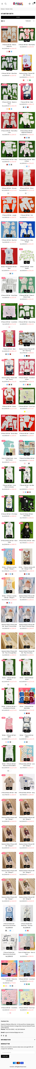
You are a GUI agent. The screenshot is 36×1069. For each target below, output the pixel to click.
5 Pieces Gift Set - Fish (27, 215)
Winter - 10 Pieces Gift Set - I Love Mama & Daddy (9, 707)
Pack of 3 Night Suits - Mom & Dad (27, 953)
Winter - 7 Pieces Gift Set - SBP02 (27, 736)
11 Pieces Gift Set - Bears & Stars (9, 103)
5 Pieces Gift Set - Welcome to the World (9, 979)
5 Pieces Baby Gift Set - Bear (9, 159)
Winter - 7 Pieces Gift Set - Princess (9, 678)
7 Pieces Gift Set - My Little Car (27, 486)
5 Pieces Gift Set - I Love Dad (27, 979)
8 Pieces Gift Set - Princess (9, 188)
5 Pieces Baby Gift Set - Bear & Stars (27, 160)
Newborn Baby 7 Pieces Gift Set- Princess (26, 74)
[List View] (4, 21)
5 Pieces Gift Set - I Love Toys (27, 406)
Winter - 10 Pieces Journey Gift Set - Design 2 (9, 568)
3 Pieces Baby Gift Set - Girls (27, 540)
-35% (4, 27)
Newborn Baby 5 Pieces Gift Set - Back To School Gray (26, 625)
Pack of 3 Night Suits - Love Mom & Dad (9, 459)
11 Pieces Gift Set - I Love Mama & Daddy (9, 486)
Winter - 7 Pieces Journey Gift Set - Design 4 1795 (27, 568)
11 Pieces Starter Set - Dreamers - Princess (26, 924)
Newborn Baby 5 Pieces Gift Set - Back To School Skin (9, 625)
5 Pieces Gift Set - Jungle (9, 215)
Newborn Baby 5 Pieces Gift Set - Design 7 (9, 898)
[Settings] (29, 3)
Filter (18, 17)
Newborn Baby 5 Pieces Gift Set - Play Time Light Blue (9, 652)
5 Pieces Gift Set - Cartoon (26, 433)
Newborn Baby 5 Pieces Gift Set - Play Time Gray (26, 652)
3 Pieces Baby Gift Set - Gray (27, 792)
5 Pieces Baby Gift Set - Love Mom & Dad (27, 764)
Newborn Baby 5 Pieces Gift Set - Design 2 (26, 818)
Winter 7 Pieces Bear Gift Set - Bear (9, 267)
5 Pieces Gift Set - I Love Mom (9, 322)
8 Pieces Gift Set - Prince (26, 188)
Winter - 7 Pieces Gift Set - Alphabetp (27, 707)
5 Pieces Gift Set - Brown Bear (9, 433)
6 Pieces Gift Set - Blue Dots (9, 73)
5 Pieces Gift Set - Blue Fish (9, 240)
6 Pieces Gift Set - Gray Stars (9, 295)
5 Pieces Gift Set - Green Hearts (26, 267)
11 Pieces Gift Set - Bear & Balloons (9, 45)
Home (2, 9)
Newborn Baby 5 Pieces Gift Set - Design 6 (26, 871)
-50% (21, 441)
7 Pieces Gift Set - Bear (27, 102)
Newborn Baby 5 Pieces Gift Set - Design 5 (9, 871)
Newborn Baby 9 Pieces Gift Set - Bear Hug (26, 349)
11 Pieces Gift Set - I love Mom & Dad (27, 378)
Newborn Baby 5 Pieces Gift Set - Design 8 (26, 898)
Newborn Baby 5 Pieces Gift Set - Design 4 (26, 845)
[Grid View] (2, 21)
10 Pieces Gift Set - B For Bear (9, 514)
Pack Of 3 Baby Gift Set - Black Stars (27, 514)
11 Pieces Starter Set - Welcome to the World (9, 924)
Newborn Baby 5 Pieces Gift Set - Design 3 (9, 845)
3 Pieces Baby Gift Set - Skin (9, 792)
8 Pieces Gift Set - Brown (9, 406)
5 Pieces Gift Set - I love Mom (9, 1008)
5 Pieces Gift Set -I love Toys (27, 1008)
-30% (3, 441)
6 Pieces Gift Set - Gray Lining (27, 322)
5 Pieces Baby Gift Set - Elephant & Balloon (26, 131)
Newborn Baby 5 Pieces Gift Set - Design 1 (9, 818)
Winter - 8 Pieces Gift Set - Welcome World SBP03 (9, 764)
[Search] (5, 3)
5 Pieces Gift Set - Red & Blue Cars (9, 131)
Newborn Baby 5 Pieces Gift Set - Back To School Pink (26, 596)
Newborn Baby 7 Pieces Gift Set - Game (9, 378)
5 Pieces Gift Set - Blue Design (27, 241)
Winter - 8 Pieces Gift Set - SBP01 (9, 736)
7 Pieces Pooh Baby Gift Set (26, 458)
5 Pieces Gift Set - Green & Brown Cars (27, 296)
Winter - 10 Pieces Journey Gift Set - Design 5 (9, 596)
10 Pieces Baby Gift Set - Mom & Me (9, 541)
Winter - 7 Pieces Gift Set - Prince (27, 678)
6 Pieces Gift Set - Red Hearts (27, 44)
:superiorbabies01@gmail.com (14, 1032)
